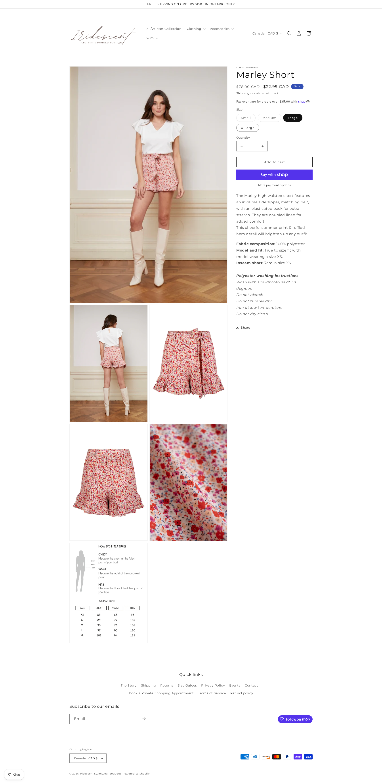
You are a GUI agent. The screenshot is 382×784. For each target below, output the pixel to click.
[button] (195, 28)
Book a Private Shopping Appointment (161, 693)
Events (235, 686)
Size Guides (187, 686)
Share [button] (245, 328)
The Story (129, 686)
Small (248, 119)
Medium (271, 119)
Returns (166, 686)
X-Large (247, 128)
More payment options (274, 185)
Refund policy (241, 693)
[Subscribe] (144, 718)
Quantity (243, 137)
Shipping (242, 93)
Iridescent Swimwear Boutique (101, 773)
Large (293, 118)
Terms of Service (212, 693)
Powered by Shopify (136, 773)
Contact (251, 686)
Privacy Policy (213, 686)
